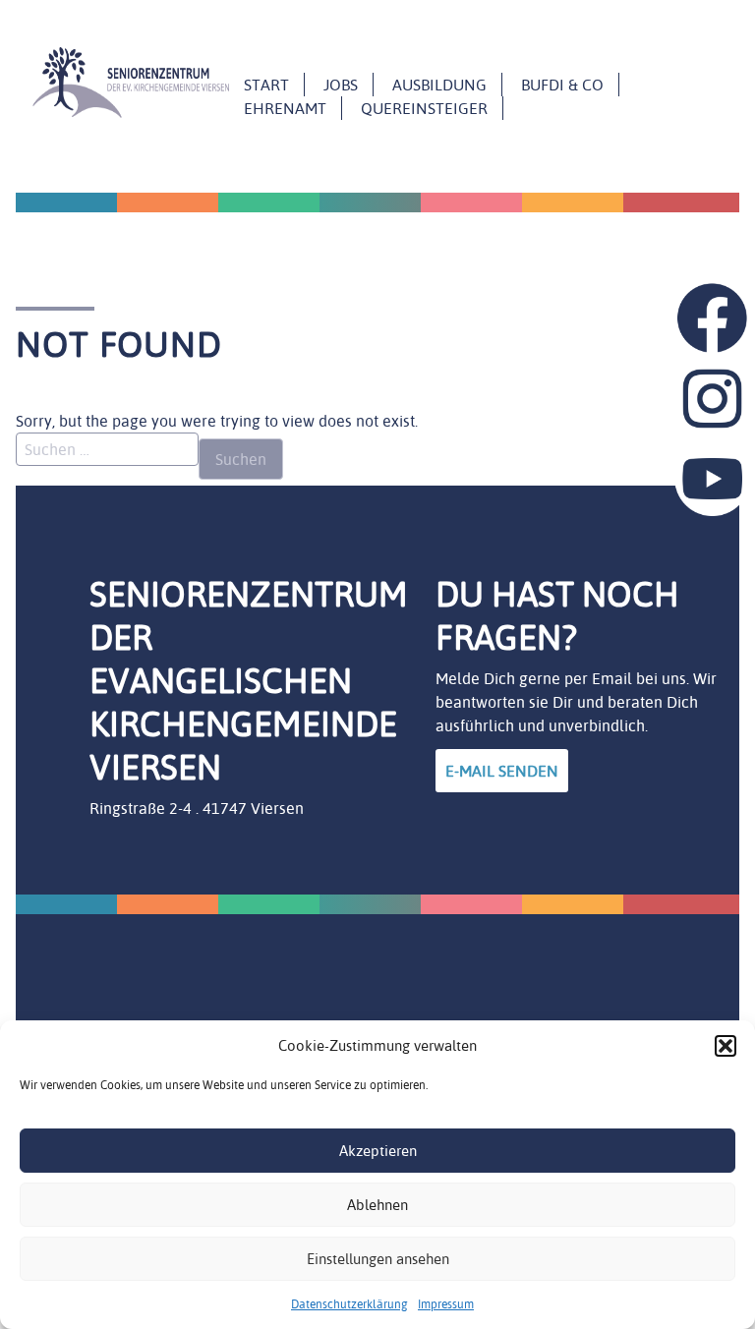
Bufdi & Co (562, 84)
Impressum (446, 1304)
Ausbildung (439, 84)
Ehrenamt (285, 108)
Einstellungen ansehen (378, 1258)
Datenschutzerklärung (349, 1304)
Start (266, 84)
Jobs (340, 84)
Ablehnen (377, 1204)
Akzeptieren (378, 1150)
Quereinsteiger (424, 108)
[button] (725, 1046)
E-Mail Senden (501, 770)
